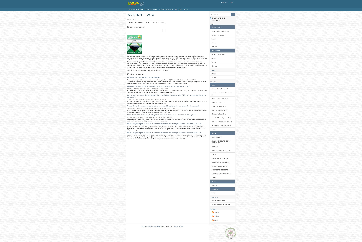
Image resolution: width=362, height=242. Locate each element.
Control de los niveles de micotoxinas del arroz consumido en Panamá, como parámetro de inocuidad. (163, 106)
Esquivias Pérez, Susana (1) (220, 98)
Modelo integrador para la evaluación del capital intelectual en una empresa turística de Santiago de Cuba (164, 123)
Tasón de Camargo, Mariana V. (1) (222, 122)
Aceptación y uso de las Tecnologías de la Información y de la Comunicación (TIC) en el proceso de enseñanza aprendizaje (166, 96)
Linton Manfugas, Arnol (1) (219, 110)
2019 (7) (214, 185)
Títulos (155, 22)
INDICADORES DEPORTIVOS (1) (222, 174)
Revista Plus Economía (166, 9)
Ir (164, 30)
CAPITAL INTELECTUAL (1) (220, 158)
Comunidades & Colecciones (220, 31)
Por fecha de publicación (135, 22)
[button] (224, 2)
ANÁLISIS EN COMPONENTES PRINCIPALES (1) (221, 142)
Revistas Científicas (151, 9)
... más (214, 129)
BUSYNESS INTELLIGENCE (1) (221, 151)
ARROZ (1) (215, 147)
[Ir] (233, 14)
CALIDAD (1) (215, 154)
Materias (161, 22)
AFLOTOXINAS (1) (217, 137)
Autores (148, 22)
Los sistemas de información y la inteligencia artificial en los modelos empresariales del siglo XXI (161, 114)
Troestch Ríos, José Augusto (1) (221, 125)
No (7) (213, 193)
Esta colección (216, 20)
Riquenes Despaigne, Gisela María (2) (222, 94)
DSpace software (179, 226)
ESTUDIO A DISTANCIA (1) (220, 166)
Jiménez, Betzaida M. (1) (219, 106)
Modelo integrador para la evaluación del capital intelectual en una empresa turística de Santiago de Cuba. (164, 132)
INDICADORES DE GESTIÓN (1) (221, 170)
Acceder (214, 73)
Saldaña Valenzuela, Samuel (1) (221, 118)
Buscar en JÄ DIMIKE (218, 18)
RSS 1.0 (216, 212)
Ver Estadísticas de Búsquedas (221, 204)
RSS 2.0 (216, 216)
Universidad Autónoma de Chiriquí (152, 226)
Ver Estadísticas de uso (218, 201)
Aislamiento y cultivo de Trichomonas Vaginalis (143, 77)
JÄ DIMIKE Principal (137, 9)
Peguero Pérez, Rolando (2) (220, 89)
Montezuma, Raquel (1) (219, 114)
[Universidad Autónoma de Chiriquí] (230, 233)
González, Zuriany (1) (218, 102)
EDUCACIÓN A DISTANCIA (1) (221, 162)
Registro (214, 77)
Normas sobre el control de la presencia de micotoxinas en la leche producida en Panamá (158, 86)
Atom (216, 220)
